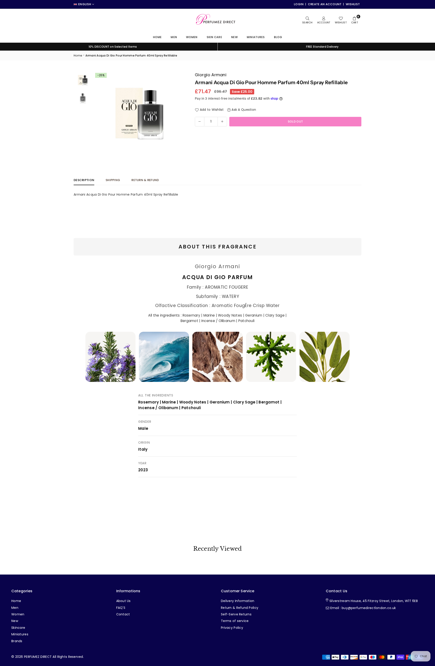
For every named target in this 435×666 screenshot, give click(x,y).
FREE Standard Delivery (322, 47)
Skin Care (214, 37)
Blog (278, 37)
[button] (178, 112)
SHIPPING (113, 180)
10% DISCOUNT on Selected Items (113, 47)
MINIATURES (256, 37)
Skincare (18, 627)
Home (157, 37)
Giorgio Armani (210, 75)
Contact (123, 614)
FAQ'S (120, 607)
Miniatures (19, 634)
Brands (16, 641)
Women (191, 37)
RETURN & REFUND (145, 180)
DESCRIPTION (84, 180)
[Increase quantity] (222, 121)
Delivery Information (237, 601)
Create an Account (325, 4)
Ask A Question (243, 109)
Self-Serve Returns (236, 614)
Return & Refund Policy (239, 607)
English (84, 4)
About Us (123, 601)
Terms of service (235, 621)
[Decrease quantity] (199, 121)
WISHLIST (353, 4)
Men (174, 37)
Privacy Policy (232, 627)
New (234, 37)
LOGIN (299, 4)
